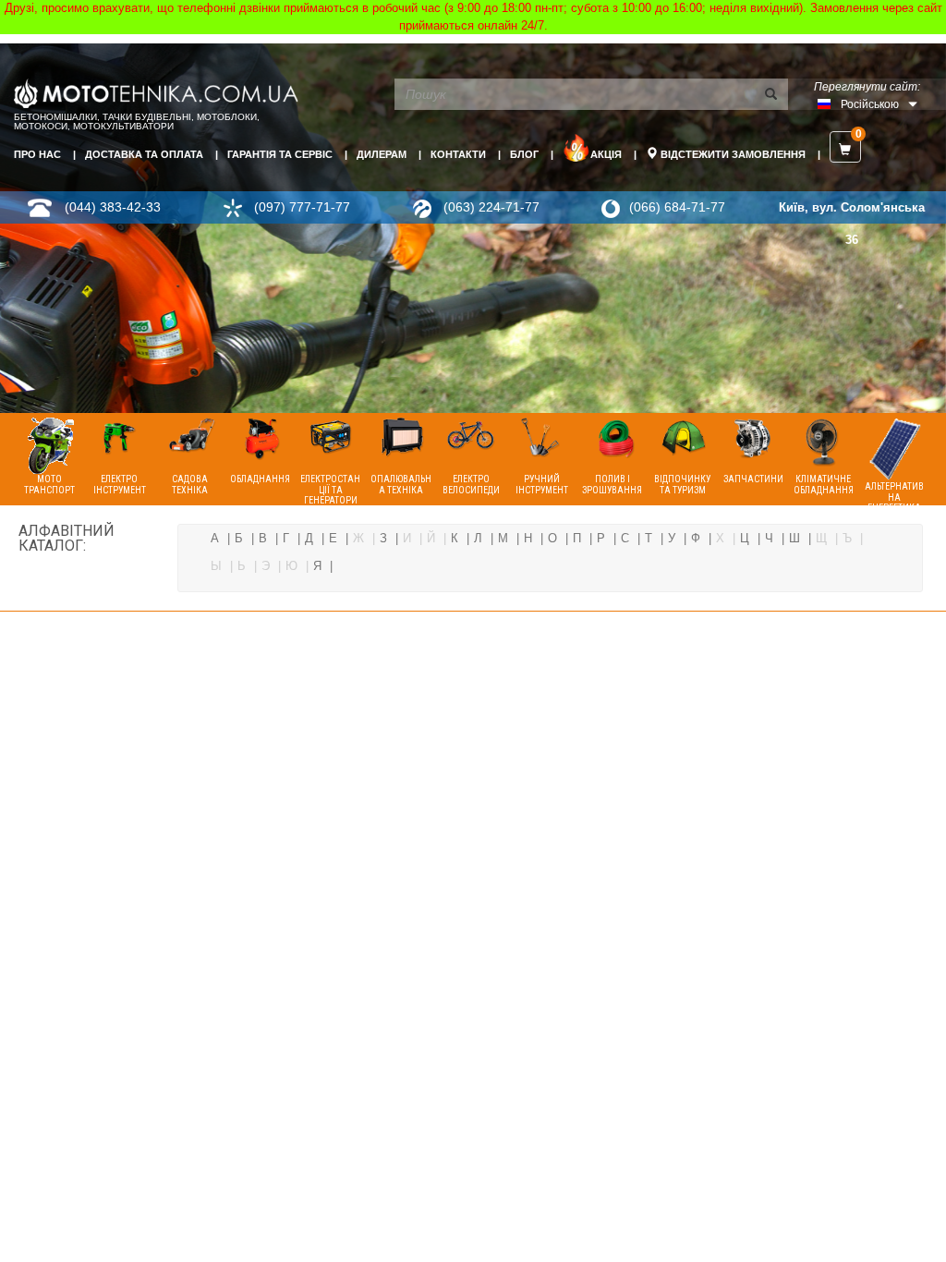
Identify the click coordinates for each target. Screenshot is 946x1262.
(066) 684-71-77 (677, 207)
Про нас (37, 154)
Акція (606, 154)
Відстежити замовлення (732, 154)
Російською (870, 104)
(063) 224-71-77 (491, 207)
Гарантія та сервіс (280, 154)
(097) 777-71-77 (302, 207)
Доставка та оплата (144, 154)
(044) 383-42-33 (113, 207)
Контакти (458, 154)
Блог (524, 154)
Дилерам (381, 154)
